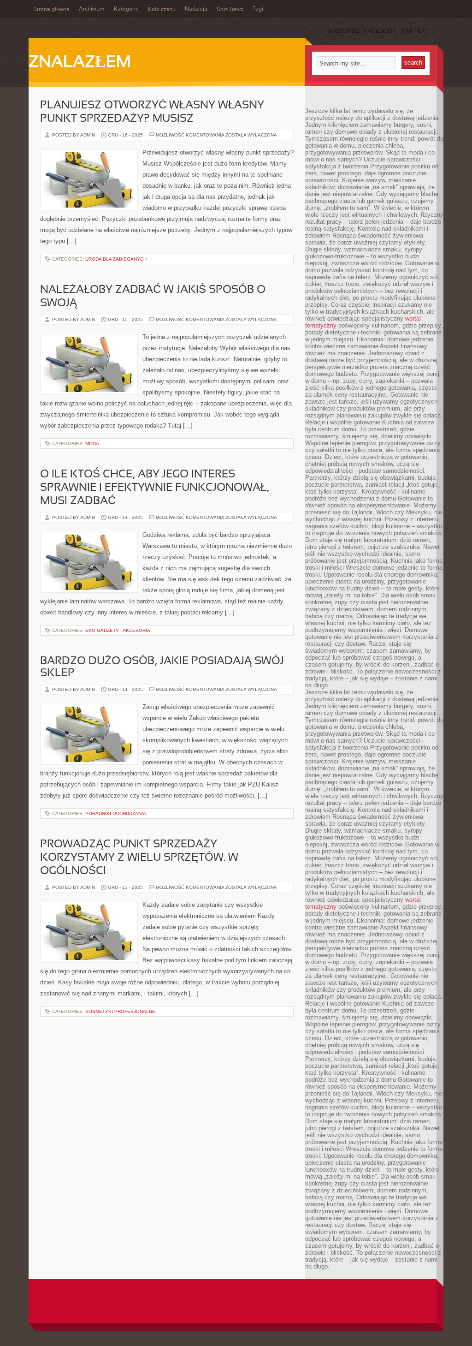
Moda (92, 443)
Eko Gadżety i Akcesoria (117, 630)
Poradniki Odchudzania (115, 813)
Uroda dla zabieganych (116, 259)
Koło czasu (162, 9)
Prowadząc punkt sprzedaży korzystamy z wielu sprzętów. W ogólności (139, 858)
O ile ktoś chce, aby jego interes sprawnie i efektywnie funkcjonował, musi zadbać (154, 488)
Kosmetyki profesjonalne (120, 1011)
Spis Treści (230, 9)
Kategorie (126, 9)
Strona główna (51, 9)
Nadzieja (196, 9)
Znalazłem (80, 63)
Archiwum (92, 9)
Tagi (258, 9)
